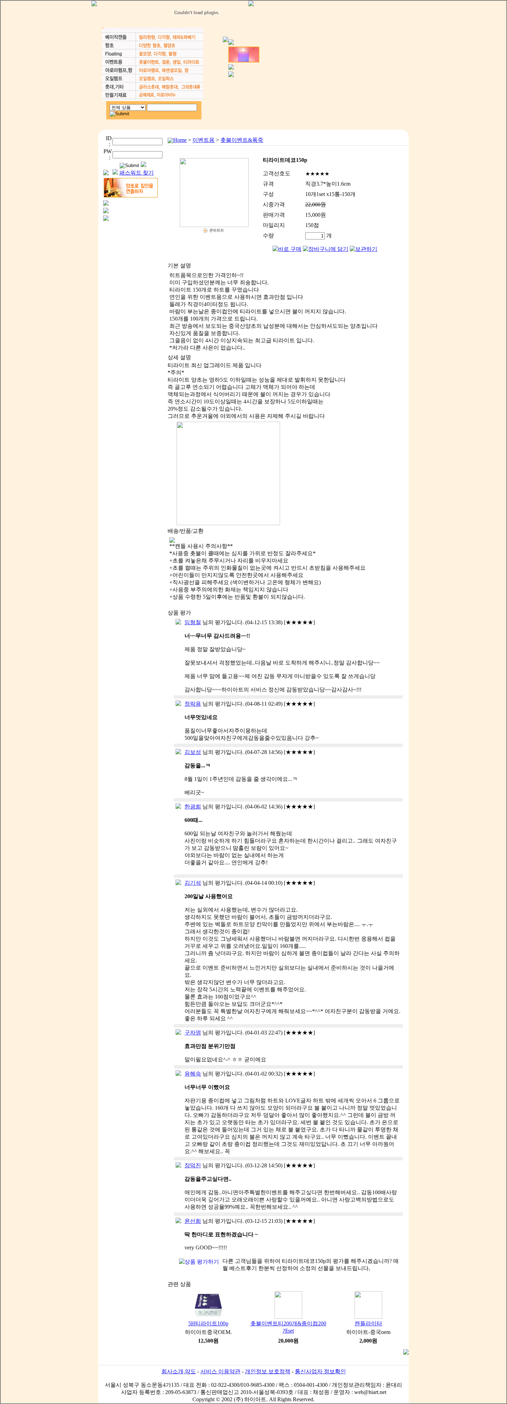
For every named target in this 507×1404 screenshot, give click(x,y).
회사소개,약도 (178, 1371)
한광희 (193, 806)
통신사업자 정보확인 (320, 1371)
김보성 (193, 752)
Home (180, 140)
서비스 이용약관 (220, 1371)
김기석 (193, 883)
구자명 (193, 1032)
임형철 (193, 622)
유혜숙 (193, 1074)
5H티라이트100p (208, 1323)
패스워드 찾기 (136, 173)
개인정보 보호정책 (267, 1371)
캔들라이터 (368, 1323)
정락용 (193, 704)
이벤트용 (203, 140)
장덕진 (193, 1165)
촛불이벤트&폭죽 (241, 140)
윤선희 (193, 1221)
